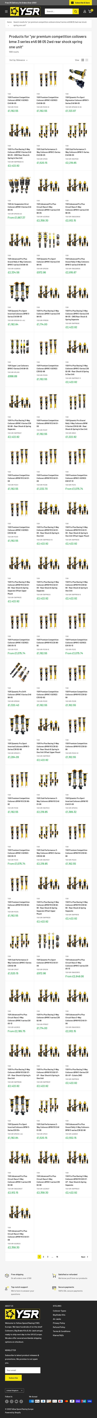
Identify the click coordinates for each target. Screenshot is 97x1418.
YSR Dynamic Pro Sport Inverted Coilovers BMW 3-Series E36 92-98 (19, 746)
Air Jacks (57, 1319)
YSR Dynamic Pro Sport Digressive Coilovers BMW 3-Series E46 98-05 (77, 100)
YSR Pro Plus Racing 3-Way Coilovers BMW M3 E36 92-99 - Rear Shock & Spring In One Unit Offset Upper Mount (48, 747)
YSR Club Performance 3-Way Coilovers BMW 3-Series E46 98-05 (77, 152)
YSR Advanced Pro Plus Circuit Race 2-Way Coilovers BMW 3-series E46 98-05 (48, 208)
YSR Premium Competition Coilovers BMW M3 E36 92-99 (76, 694)
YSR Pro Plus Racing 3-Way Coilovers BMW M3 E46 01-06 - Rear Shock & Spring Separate (48, 586)
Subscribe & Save (82, 3)
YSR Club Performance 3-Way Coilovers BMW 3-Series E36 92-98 (48, 853)
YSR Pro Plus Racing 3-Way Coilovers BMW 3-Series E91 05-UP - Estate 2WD (76, 1072)
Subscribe (13, 1378)
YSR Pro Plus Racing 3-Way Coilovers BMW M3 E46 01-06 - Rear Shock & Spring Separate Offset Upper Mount (19, 588)
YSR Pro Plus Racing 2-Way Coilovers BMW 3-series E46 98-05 (48, 314)
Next (83, 1257)
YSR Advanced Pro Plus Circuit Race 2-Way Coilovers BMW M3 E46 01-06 (18, 1235)
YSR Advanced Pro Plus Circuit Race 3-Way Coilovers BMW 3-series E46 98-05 (77, 208)
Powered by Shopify (13, 1412)
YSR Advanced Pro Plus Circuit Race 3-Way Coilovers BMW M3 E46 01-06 (76, 1019)
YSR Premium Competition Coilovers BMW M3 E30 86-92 (48, 643)
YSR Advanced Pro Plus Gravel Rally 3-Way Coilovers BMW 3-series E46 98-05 (77, 262)
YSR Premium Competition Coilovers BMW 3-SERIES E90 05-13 (19, 643)
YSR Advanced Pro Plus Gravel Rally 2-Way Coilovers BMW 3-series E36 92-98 (77, 1127)
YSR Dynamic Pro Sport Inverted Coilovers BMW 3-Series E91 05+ (19, 1127)
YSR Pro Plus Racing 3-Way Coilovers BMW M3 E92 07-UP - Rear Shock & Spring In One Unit (48, 1073)
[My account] (84, 11)
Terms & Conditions (61, 1331)
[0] (89, 11)
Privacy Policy (59, 1323)
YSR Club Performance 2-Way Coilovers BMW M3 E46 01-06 (48, 1127)
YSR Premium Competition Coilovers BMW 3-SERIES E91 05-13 (76, 643)
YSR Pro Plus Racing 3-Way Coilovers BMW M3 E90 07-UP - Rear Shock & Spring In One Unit (19, 1073)
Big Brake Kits (59, 1315)
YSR (9, 94)
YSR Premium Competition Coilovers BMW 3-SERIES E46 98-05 (19, 100)
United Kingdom (12, 1390)
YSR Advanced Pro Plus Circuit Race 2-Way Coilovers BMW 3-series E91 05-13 (19, 1019)
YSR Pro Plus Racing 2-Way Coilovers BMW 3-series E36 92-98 (48, 1017)
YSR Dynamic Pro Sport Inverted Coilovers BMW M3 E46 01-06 (76, 801)
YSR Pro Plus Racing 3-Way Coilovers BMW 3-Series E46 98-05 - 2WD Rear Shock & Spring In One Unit (19, 153)
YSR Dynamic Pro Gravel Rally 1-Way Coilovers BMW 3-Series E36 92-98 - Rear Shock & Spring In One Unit (76, 424)
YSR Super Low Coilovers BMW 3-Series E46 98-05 (18, 367)
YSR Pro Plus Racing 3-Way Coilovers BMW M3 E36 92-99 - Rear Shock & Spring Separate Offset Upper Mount (48, 908)
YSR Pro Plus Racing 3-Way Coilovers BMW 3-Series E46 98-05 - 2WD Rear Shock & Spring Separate (77, 315)
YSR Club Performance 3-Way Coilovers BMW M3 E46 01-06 (48, 801)
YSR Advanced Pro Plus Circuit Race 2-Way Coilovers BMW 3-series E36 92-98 (48, 1180)
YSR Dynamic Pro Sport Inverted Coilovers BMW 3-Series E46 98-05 (19, 314)
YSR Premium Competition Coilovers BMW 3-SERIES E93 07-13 (76, 478)
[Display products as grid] (83, 60)
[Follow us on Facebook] (7, 1401)
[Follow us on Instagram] (11, 1401)
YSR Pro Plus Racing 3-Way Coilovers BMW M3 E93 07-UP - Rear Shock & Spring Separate (76, 1180)
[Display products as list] (87, 60)
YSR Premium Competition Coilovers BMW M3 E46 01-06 (47, 423)
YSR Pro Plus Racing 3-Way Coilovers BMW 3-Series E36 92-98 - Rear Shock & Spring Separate (19, 424)
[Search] (75, 11)
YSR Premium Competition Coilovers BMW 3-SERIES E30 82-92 (19, 530)
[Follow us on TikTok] (21, 1401)
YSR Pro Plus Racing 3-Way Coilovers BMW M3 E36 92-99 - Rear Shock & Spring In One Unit (76, 586)
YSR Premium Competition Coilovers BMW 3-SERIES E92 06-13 (19, 853)
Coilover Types (59, 1310)
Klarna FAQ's (58, 1335)
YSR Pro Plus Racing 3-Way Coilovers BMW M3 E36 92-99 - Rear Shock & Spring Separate (76, 906)
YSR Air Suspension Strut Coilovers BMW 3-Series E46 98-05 (19, 207)
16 (57, 1257)
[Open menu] (6, 11)
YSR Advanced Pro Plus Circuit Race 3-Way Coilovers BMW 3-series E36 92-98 (19, 1180)
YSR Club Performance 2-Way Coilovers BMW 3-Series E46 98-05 (48, 152)
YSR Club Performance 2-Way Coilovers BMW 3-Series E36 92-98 (19, 963)
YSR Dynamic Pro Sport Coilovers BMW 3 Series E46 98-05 (48, 262)
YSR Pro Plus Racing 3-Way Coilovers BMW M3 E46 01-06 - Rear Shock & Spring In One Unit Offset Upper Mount (77, 531)
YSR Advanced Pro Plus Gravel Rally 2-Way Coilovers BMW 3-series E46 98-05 (19, 262)
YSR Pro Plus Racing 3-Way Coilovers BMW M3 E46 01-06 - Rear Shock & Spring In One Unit (48, 531)
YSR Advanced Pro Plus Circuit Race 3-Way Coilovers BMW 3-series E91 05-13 (76, 964)
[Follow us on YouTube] (16, 1401)
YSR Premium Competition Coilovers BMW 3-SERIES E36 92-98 (47, 368)
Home (9, 22)
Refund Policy (59, 1327)
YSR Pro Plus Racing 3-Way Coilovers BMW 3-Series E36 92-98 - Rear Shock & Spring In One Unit (77, 370)
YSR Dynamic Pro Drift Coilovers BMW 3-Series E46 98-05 (19, 694)
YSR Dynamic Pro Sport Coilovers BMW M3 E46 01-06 (47, 963)
